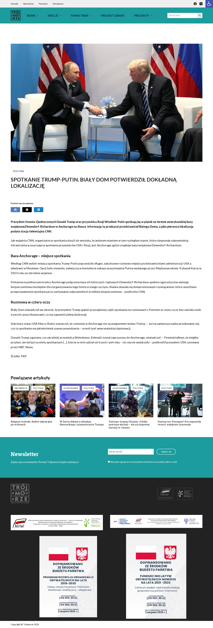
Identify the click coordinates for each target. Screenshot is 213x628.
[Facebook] (195, 3)
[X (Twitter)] (201, 3)
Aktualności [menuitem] (58, 3)
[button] (209, 4)
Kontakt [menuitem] (14, 3)
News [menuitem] (31, 15)
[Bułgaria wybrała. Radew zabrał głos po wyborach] (33, 400)
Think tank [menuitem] (79, 15)
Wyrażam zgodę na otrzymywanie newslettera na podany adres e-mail (143, 462)
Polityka (18, 171)
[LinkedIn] (38, 209)
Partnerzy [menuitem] (43, 3)
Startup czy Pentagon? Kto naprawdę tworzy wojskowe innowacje (179, 423)
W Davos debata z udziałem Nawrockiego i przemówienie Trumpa (82, 423)
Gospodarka (70, 388)
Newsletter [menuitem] (28, 3)
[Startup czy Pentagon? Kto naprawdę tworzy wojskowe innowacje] (180, 400)
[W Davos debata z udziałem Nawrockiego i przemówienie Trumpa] (82, 400)
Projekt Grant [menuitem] (113, 15)
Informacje (20, 388)
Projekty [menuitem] (141, 15)
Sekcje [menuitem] (53, 15)
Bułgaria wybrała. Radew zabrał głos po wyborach (31, 423)
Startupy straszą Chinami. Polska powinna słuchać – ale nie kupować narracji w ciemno (129, 424)
